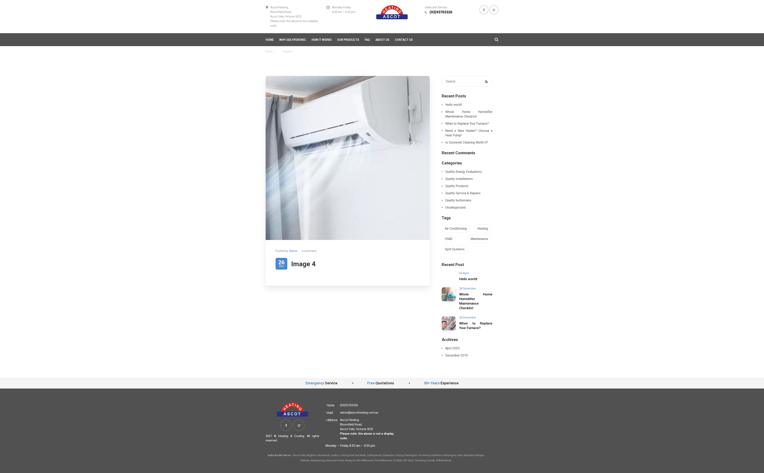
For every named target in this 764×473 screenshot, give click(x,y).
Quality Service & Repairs (462, 193)
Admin (293, 251)
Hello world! (453, 105)
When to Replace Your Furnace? (467, 123)
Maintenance (479, 239)
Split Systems (455, 249)
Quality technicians (458, 200)
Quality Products (456, 186)
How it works (322, 39)
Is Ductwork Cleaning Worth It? (466, 142)
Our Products (348, 39)
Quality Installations (459, 179)
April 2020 (452, 348)
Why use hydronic (292, 39)
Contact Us (404, 39)
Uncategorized (455, 207)
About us (382, 39)
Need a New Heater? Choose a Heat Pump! (468, 133)
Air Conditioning (456, 228)
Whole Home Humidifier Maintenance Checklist (468, 114)
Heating (482, 228)
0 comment (309, 251)
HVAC (449, 239)
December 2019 (456, 355)
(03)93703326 (441, 12)
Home (270, 39)
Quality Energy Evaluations (463, 172)
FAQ (367, 39)
